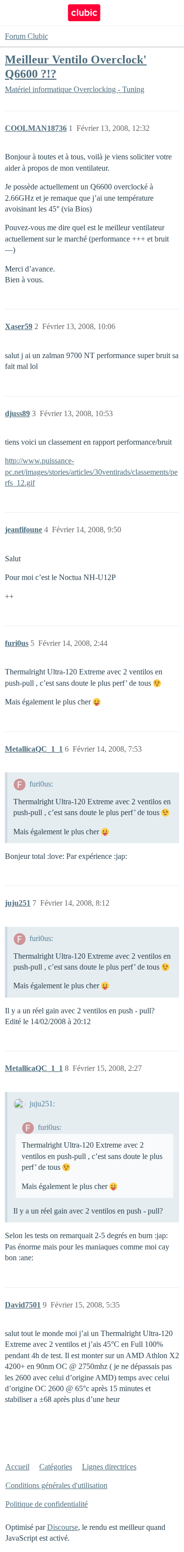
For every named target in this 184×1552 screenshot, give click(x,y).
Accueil (17, 1466)
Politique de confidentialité (46, 1504)
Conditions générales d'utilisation (56, 1485)
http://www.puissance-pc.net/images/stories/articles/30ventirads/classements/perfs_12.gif (91, 471)
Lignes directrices (109, 1466)
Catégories (55, 1466)
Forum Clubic (26, 36)
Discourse (62, 1527)
